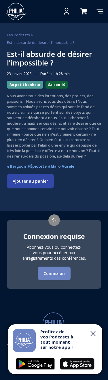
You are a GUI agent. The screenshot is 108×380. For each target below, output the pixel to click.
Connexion (54, 273)
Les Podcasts (18, 35)
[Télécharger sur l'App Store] (35, 364)
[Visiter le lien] (16, 11)
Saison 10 (56, 84)
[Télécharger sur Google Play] (77, 364)
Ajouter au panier (30, 181)
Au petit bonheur (25, 84)
